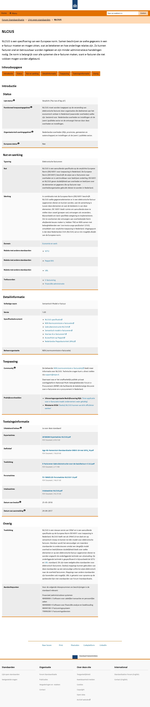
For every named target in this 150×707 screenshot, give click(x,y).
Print (61, 645)
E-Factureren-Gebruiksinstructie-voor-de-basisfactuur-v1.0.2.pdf (68, 464)
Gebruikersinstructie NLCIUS (56, 327)
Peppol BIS (49, 261)
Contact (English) (121, 679)
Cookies (80, 684)
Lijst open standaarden (39, 19)
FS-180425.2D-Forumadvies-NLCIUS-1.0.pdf (59, 477)
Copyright (80, 689)
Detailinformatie (49, 73)
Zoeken (143, 13)
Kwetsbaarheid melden (86, 679)
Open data (81, 695)
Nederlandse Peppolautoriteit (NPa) (59, 341)
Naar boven (47, 645)
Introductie (8, 73)
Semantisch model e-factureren (58, 330)
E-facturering (50, 280)
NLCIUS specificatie (53, 319)
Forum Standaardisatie (13, 19)
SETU (47, 251)
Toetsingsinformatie (81, 73)
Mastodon (75, 645)
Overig (95, 73)
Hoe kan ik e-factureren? (55, 334)
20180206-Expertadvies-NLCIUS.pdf (56, 437)
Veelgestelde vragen (9, 679)
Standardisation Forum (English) (126, 674)
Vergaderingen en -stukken (49, 684)
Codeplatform (89, 645)
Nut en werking (32, 73)
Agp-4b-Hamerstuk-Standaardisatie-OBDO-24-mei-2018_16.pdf (68, 450)
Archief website (83, 700)
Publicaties (43, 679)
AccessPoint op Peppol (54, 338)
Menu (14, 13)
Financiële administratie (54, 284)
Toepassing (64, 73)
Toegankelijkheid (83, 674)
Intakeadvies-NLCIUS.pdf (52, 491)
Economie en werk (49, 243)
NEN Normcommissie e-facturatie (58, 323)
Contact (42, 689)
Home (4, 13)
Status (19, 73)
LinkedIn (103, 645)
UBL (46, 270)
